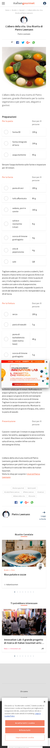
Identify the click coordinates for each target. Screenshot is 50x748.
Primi (13, 570)
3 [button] (20, 592)
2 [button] (17, 592)
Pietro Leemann (24, 34)
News (6, 649)
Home (7, 10)
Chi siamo (24, 691)
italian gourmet (18, 488)
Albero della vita (19, 496)
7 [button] (30, 592)
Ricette (14, 10)
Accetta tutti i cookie (25, 723)
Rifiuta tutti (25, 730)
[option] (24, 564)
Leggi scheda (42, 517)
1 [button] (14, 592)
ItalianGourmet (12, 584)
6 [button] (28, 592)
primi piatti (32, 488)
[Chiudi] (44, 702)
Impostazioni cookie (25, 737)
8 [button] (33, 592)
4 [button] (22, 592)
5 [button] (25, 592)
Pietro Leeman (29, 492)
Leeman (41, 492)
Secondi (22, 10)
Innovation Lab (15, 649)
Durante (32, 496)
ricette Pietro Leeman (12, 492)
